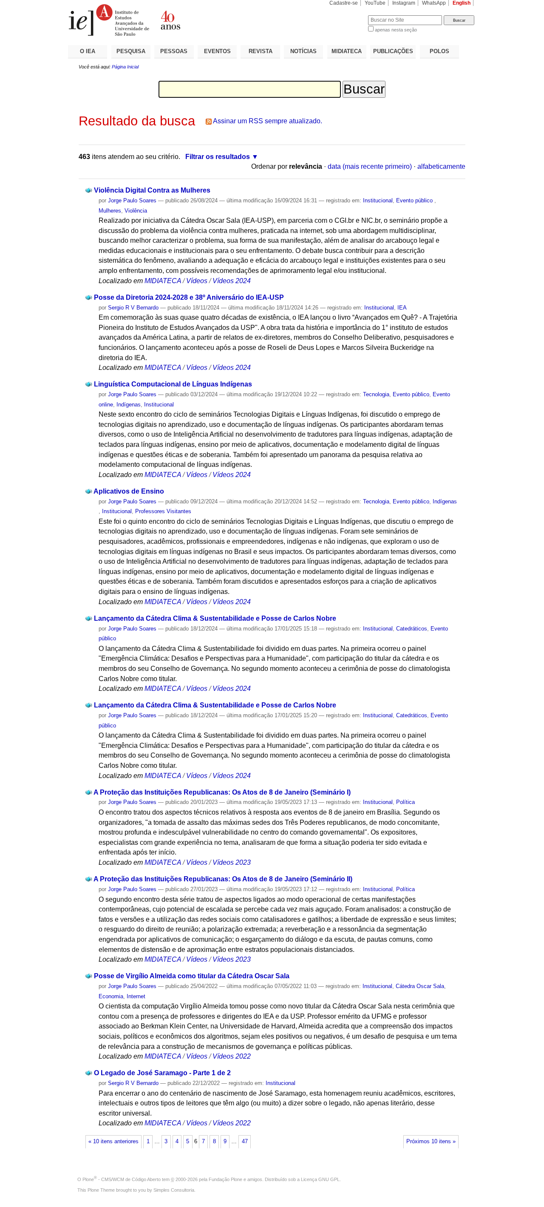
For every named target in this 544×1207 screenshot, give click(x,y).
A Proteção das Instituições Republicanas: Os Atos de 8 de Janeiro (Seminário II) (223, 879)
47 (245, 1142)
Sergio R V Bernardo (133, 307)
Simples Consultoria (173, 1190)
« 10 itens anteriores (113, 1142)
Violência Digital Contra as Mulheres (152, 190)
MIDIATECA (347, 51)
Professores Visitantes (163, 511)
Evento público (415, 200)
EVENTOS (217, 51)
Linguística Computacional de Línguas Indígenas (173, 384)
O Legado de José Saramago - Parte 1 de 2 (162, 1072)
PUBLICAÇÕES (393, 51)
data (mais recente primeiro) (370, 166)
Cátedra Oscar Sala (420, 986)
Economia (111, 996)
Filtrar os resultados (217, 156)
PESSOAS (173, 51)
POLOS (439, 51)
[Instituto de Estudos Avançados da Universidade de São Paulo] (170, 20)
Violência (136, 210)
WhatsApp (434, 3)
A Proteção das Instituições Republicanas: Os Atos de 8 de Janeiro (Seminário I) (222, 792)
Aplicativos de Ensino (129, 491)
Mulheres (110, 210)
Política (405, 802)
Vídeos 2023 (231, 862)
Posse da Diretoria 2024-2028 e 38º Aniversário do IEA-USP (189, 297)
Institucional (378, 200)
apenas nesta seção (396, 29)
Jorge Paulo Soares (132, 200)
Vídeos (196, 280)
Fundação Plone (225, 1179)
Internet (136, 996)
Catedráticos (411, 628)
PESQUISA (130, 51)
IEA (402, 307)
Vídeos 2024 (231, 280)
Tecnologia (376, 394)
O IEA (87, 51)
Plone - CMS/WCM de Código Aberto (121, 1179)
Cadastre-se (343, 3)
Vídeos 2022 (231, 1056)
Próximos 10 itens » (431, 1142)
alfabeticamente (441, 166)
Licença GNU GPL (320, 1179)
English (461, 3)
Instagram (403, 3)
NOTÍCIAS (303, 51)
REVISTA (260, 51)
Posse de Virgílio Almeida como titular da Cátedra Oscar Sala (191, 976)
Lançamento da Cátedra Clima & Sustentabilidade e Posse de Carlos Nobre (215, 618)
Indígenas (128, 404)
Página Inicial (125, 66)
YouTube (375, 3)
